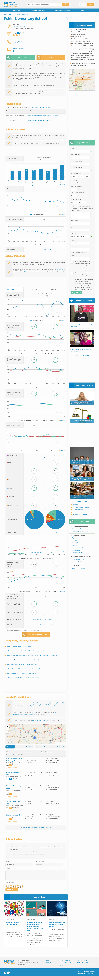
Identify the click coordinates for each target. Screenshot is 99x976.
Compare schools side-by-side (80, 531)
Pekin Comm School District (45, 625)
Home (47, 960)
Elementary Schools (40, 746)
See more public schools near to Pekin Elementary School (35, 828)
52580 (23, 26)
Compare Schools (64, 964)
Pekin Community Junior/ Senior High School (14, 760)
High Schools (19, 746)
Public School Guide (65, 962)
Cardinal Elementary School (13, 802)
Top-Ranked (75, 538)
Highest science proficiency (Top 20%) (39, 120)
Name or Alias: (40, 862)
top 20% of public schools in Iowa (40, 107)
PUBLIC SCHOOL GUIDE (62, 10)
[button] (36, 732)
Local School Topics (78, 510)
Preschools (51, 746)
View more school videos (82, 356)
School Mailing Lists (82, 962)
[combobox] (43, 4)
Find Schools (49, 964)
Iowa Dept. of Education (78, 568)
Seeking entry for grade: (78, 193)
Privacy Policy (90, 974)
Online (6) (74, 545)
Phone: (73, 256)
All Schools (10, 746)
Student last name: (76, 167)
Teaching (75, 505)
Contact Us (63, 966)
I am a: (7, 862)
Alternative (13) (76, 550)
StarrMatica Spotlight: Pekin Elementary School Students (80, 351)
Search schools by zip (78, 529)
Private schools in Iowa (78, 559)
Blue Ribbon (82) (76, 540)
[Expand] (7, 732)
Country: (73, 233)
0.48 (55, 532)
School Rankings (50, 966)
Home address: (75, 221)
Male (73, 183)
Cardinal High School (13, 815)
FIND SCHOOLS (16, 10)
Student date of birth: (77, 174)
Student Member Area (66, 960)
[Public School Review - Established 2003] (10, 4)
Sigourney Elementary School (40, 720)
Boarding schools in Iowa (79, 562)
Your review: (8, 869)
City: (72, 227)
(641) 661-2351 (19, 42)
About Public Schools (79, 512)
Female (79, 183)
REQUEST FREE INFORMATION (38, 634)
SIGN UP (90, 4)
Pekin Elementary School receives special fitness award (81, 326)
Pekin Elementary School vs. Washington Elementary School (38, 704)
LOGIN (82, 4)
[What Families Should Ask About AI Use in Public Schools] (57, 909)
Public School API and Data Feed (86, 964)
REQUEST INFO (22, 57)
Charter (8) (75, 543)
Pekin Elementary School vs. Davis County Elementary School (43, 703)
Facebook (8, 972)
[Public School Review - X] (5, 973)
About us (48, 962)
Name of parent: (75, 155)
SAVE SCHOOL (53, 57)
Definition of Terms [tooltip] (10, 289)
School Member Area (82, 960)
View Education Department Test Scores (45, 619)
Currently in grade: (76, 186)
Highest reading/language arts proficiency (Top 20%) (44, 116)
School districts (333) (77, 553)
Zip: (72, 247)
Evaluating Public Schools (80, 515)
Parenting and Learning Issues (81, 507)
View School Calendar (44, 249)
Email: (72, 148)
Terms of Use (82, 974)
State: (72, 240)
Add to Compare (12, 767)
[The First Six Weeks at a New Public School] (14, 909)
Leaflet (56, 743)
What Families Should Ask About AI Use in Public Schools (57, 924)
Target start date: (76, 199)
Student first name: (76, 161)
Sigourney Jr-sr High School (12, 773)
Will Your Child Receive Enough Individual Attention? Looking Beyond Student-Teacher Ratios (35, 926)
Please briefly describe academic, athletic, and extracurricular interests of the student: (82, 208)
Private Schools (60, 746)
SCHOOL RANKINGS (38, 10)
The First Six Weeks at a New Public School (12, 923)
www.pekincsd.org (18, 49)
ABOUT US (84, 10)
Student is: (74, 180)
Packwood (16, 26)
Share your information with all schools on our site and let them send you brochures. (83, 266)
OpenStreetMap (62, 743)
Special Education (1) (77, 548)
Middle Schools (29, 746)
